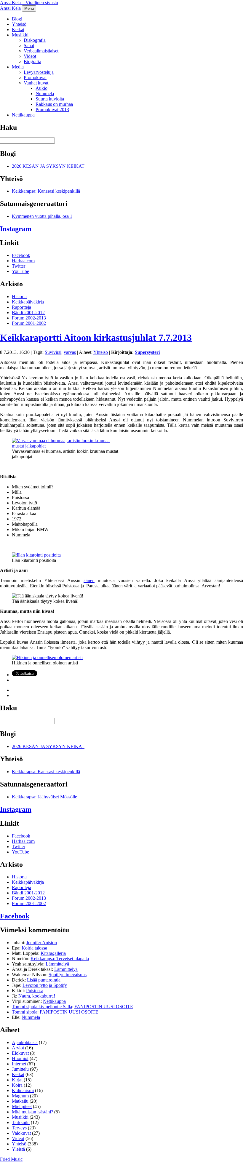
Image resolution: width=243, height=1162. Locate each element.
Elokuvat (20, 1053)
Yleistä (18, 1149)
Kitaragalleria (53, 953)
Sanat (29, 45)
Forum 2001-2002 (29, 323)
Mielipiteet (22, 1106)
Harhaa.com (23, 260)
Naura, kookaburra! (36, 995)
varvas (70, 352)
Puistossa (34, 990)
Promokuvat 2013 (52, 109)
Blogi (17, 18)
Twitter (18, 265)
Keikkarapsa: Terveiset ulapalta (60, 958)
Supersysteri (147, 352)
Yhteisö (19, 24)
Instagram (15, 229)
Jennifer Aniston (41, 942)
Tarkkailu (21, 1122)
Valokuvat (21, 1133)
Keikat (18, 29)
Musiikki (20, 34)
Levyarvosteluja (39, 72)
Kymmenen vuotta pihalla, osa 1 (42, 216)
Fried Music (11, 1159)
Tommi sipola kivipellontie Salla (42, 1006)
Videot (30, 56)
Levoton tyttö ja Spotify (45, 985)
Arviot (18, 1047)
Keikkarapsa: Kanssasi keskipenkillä (46, 191)
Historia (19, 296)
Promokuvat (35, 77)
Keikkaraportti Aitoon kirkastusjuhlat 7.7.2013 (96, 337)
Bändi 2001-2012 (28, 312)
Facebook (21, 255)
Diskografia (35, 40)
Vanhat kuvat (36, 82)
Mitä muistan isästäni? (32, 1111)
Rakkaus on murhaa (54, 104)
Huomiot (20, 1058)
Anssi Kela (10, 8)
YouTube (20, 271)
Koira (17, 1085)
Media (18, 66)
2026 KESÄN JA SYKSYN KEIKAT (48, 166)
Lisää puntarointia (43, 979)
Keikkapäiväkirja (28, 301)
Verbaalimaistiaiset (41, 50)
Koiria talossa (34, 947)
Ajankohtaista (25, 1042)
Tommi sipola (24, 1011)
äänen (89, 580)
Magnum (20, 1095)
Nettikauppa (23, 114)
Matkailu (20, 1101)
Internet (19, 1063)
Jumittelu (20, 1069)
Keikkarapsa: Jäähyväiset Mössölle (44, 796)
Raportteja (21, 307)
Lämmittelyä (57, 963)
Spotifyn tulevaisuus (68, 974)
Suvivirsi (53, 352)
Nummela (45, 93)
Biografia (32, 61)
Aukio (41, 88)
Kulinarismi (23, 1090)
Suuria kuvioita (50, 98)
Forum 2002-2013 (29, 317)
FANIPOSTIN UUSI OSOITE (103, 1006)
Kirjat (17, 1079)
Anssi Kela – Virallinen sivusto (29, 2)
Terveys (19, 1127)
